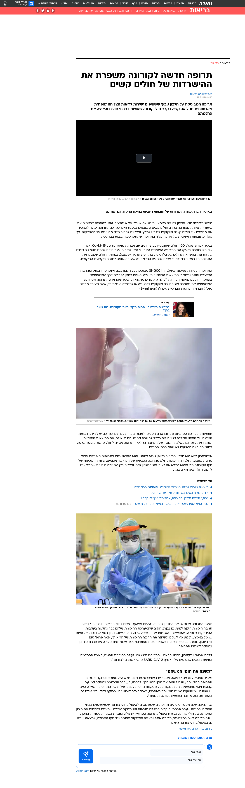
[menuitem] (190, 4)
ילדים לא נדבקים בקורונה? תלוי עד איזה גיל (179, 492)
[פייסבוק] (38, 10)
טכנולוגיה (88, 3)
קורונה (208, 729)
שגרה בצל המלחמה (105, 11)
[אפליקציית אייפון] (48, 10)
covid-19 (184, 729)
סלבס (144, 3)
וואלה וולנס (124, 11)
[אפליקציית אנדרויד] (53, 10)
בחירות (168, 3)
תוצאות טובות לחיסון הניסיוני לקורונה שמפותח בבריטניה (171, 487)
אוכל (125, 3)
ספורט (180, 3)
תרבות (156, 3)
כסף (134, 3)
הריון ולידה (138, 11)
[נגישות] (5, 3)
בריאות (114, 3)
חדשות (192, 3)
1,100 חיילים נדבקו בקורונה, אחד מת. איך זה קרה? (174, 498)
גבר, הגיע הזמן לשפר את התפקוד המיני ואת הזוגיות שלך (171, 504)
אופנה (75, 3)
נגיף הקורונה (197, 729)
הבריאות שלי (169, 11)
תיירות (102, 3)
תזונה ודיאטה (153, 11)
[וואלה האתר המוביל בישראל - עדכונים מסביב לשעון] (205, 3)
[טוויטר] (43, 10)
